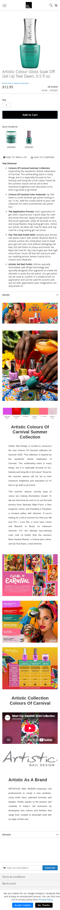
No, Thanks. (44, 905)
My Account (9, 883)
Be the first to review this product (15, 83)
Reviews (6, 834)
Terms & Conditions (13, 877)
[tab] (30, 294)
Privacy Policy (45, 899)
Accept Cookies (23, 905)
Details (6, 294)
